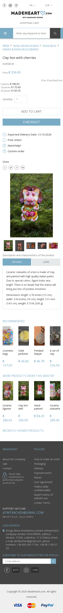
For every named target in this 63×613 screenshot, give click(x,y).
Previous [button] (6, 336)
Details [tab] (17, 262)
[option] (31, 205)
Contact (7, 468)
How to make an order (47, 459)
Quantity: (8, 99)
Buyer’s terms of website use (43, 496)
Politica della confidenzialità (42, 488)
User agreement (43, 482)
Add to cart (31, 111)
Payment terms (43, 473)
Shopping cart (29, 23)
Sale (5, 463)
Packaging (40, 463)
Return (38, 477)
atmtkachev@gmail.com (23, 512)
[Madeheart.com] (31, 14)
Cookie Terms (42, 502)
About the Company (14, 459)
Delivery (38, 468)
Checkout (31, 122)
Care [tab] (46, 262)
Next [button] (57, 336)
